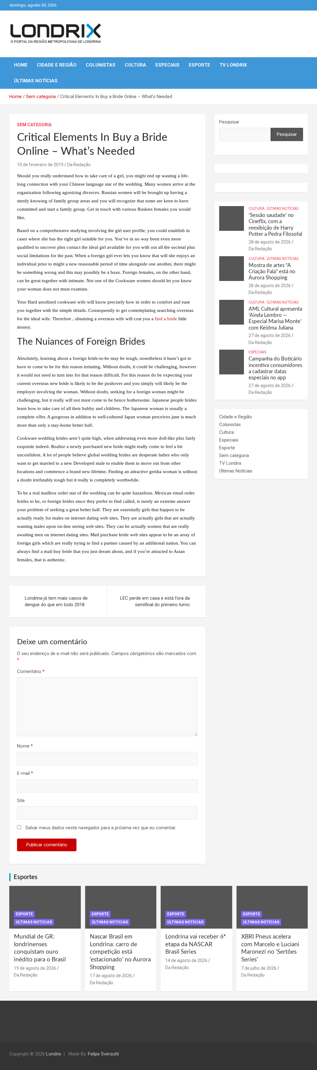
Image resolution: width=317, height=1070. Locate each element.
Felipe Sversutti (103, 1054)
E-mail (25, 773)
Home (21, 65)
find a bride (166, 318)
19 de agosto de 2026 (35, 968)
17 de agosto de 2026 (111, 975)
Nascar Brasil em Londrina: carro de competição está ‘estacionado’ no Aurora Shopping (120, 952)
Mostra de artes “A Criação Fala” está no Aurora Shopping (272, 272)
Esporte (199, 65)
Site (21, 800)
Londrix (53, 1054)
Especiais (167, 65)
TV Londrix (233, 65)
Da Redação (79, 164)
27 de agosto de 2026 (270, 335)
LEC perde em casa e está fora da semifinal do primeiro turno (155, 601)
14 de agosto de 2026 (186, 960)
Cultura (135, 65)
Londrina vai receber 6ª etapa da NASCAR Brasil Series (195, 944)
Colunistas (100, 65)
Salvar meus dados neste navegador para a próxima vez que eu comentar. (100, 828)
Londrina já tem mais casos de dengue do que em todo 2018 (56, 601)
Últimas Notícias (36, 81)
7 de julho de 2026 (258, 968)
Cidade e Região (56, 65)
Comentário (31, 671)
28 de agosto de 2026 (270, 241)
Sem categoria (34, 124)
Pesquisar (229, 122)
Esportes (25, 877)
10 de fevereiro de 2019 (40, 164)
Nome (25, 746)
